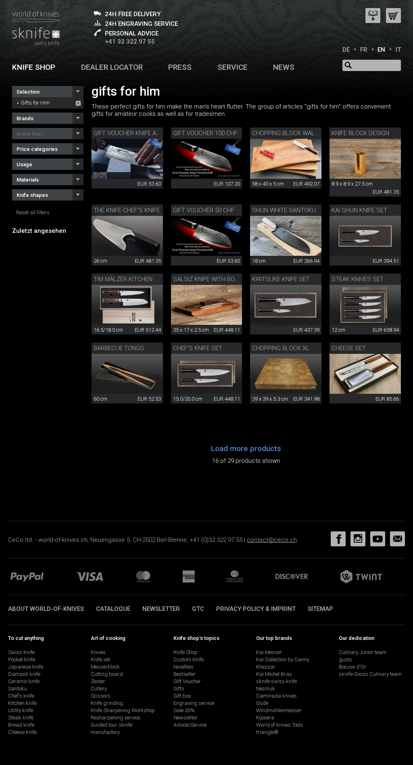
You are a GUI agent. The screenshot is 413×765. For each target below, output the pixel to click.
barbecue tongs (119, 348)
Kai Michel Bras (274, 674)
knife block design (360, 133)
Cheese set (349, 348)
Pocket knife (21, 659)
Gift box (182, 696)
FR (363, 49)
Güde (262, 703)
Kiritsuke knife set (281, 279)
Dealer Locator (112, 67)
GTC (198, 608)
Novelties (183, 667)
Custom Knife (188, 659)
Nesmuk (265, 689)
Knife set (100, 659)
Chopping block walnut (289, 133)
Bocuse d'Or (352, 667)
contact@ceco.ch (272, 539)
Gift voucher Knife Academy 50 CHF (147, 133)
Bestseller (184, 674)
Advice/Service (189, 725)
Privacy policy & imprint (256, 608)
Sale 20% (184, 710)
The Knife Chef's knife (127, 210)
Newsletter (161, 608)
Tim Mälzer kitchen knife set (138, 279)
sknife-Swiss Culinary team (370, 674)
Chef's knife (21, 696)
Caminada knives (276, 696)
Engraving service (193, 703)
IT (398, 49)
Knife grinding (107, 703)
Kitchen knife (22, 703)
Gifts (178, 689)
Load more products (246, 448)
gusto (345, 659)
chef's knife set (197, 348)
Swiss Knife (21, 652)
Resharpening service (115, 718)
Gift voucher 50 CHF (203, 210)
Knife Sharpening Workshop (123, 710)
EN (381, 49)
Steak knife (20, 718)
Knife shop (33, 67)
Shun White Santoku (284, 210)
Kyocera (265, 718)
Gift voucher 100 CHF (205, 133)
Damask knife (24, 674)
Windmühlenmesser (279, 710)
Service (232, 67)
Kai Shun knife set (359, 210)
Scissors (101, 696)
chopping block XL (280, 348)
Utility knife (20, 710)
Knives (98, 652)
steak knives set (358, 279)
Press (180, 67)
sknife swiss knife (276, 681)
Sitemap (320, 608)
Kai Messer (269, 652)
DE (346, 49)
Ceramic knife (24, 681)
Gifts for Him (35, 103)
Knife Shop (185, 652)
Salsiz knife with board (209, 279)
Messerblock (105, 667)
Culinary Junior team (362, 652)
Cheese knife (22, 732)
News (283, 67)
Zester (98, 681)
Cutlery (99, 689)
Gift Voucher (187, 681)
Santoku (17, 689)
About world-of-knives (46, 608)
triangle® (267, 732)
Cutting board (107, 674)
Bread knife (21, 725)
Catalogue (113, 608)
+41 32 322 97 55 (130, 41)
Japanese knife (25, 667)
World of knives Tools (279, 725)
